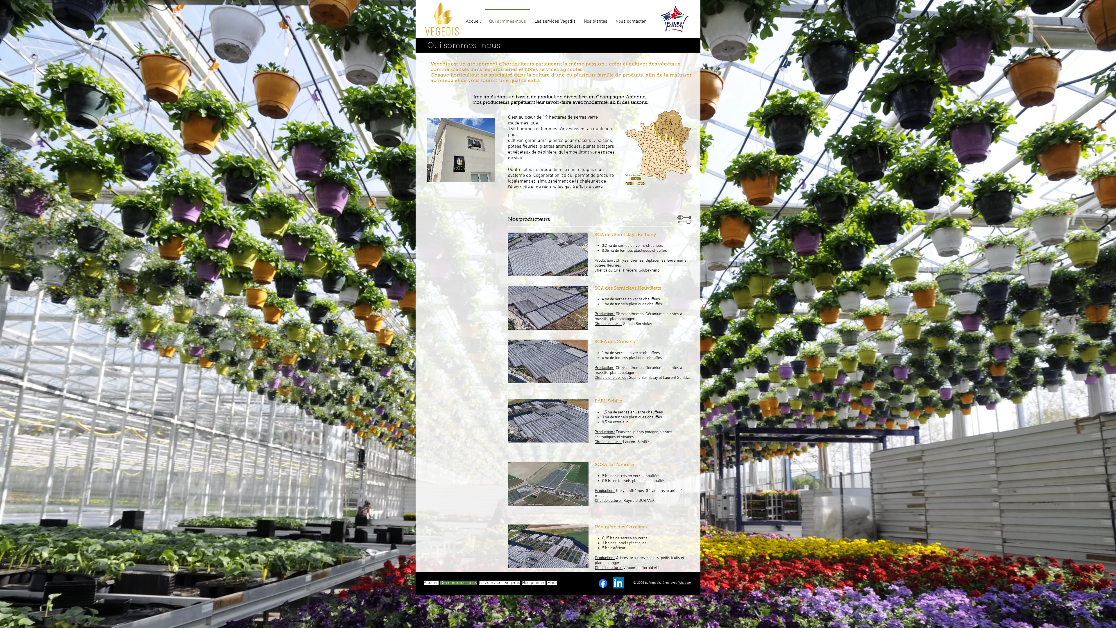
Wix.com (684, 583)
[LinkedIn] (618, 582)
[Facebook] (603, 583)
